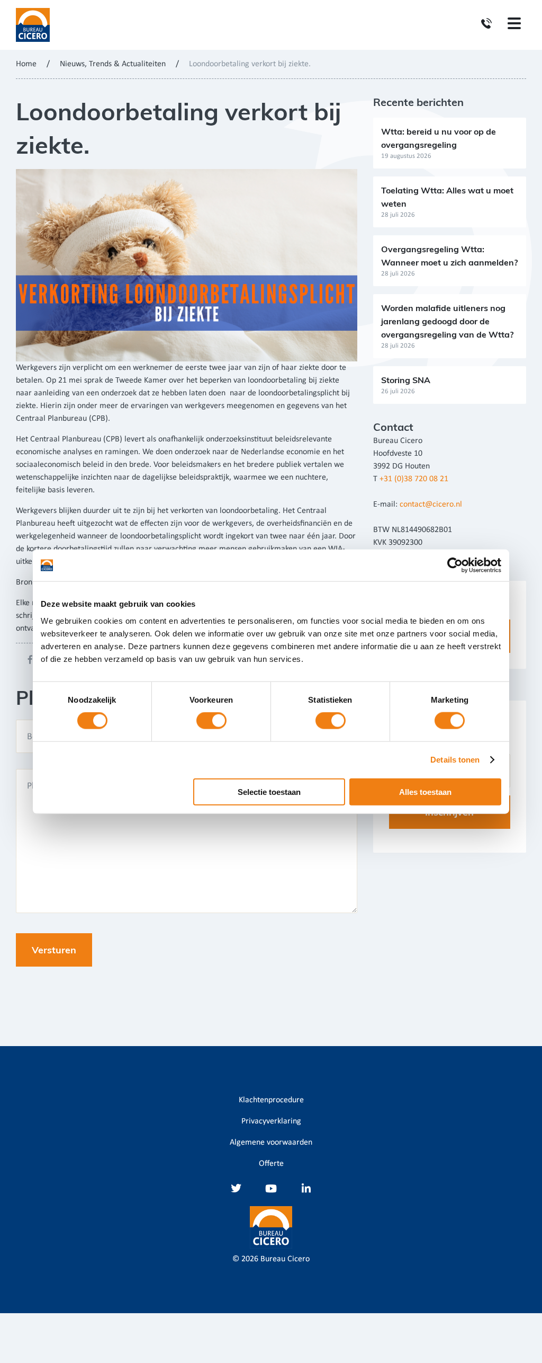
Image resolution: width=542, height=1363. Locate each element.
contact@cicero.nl (431, 504)
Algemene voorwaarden (271, 1142)
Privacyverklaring (271, 1121)
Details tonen (455, 759)
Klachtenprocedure (271, 1100)
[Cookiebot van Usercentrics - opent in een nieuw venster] (455, 565)
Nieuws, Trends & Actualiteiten (113, 64)
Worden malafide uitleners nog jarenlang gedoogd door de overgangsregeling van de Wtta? (447, 321)
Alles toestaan (425, 791)
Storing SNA (405, 380)
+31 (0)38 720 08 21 (414, 479)
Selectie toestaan (269, 791)
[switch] (211, 720)
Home (26, 64)
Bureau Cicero (285, 1259)
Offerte (271, 1164)
